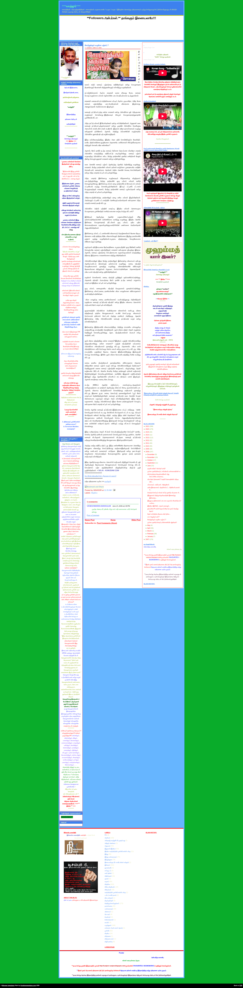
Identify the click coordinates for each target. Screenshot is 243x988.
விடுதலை (108, 936)
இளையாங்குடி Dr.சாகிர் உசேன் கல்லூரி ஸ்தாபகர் (162, 414)
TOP (240, 985)
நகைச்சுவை (109, 906)
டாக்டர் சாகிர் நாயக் (111, 895)
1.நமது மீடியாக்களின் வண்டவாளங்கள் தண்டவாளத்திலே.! (71, 412)
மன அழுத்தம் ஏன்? (153, 517)
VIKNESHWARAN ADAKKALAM (99, 506)
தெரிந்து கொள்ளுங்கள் (112, 903)
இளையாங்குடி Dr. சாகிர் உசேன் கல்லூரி (117, 862)
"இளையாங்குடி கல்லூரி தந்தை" (163, 409)
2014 (147, 435)
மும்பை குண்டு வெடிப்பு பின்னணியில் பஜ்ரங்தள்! (162, 522)
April (148, 528)
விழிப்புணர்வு (109, 942)
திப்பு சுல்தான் (109, 898)
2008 (147, 452)
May (148, 525)
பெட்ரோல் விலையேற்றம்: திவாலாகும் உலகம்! (100, 476)
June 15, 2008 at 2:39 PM (121, 506)
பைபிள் (107, 922)
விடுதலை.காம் (109, 939)
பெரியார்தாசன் (109, 920)
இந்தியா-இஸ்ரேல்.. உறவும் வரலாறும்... (158, 506)
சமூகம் (107, 881)
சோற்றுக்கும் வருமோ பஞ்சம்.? (97, 45)
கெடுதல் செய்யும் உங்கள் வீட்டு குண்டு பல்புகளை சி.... (164, 493)
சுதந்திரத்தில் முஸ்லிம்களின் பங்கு (115, 892)
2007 (147, 539)
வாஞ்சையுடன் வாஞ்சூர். (71, 726)
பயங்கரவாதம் (109, 909)
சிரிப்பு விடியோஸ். (110, 887)
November (151, 457)
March (149, 531)
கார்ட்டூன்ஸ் (108, 873)
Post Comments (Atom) (107, 523)
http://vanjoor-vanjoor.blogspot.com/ (112, 966)
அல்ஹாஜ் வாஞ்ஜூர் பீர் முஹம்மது (115, 840)
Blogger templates (8, 985)
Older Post (136, 520)
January (150, 536)
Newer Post (90, 520)
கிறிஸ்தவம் (108, 876)
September (151, 463)
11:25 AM (108, 490)
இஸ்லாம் (107, 865)
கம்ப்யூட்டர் (108, 871)
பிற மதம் (107, 914)
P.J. (106, 835)
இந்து (106, 854)
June (149, 466)
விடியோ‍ (107, 933)
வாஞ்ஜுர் (108, 481)
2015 (147, 432)
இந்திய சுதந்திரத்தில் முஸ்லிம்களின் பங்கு (118, 851)
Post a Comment (93, 515)
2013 (147, 437)
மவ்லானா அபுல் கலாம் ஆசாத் (114, 928)
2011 (147, 443)
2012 (147, 440)
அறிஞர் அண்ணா (110, 843)
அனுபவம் (108, 846)
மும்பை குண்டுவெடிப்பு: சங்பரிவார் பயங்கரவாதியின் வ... (164, 471)
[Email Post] (113, 490)
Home (113, 520)
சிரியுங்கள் (108, 890)
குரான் (107, 879)
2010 (147, 446)
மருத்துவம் (108, 925)
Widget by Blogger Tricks (149, 47)
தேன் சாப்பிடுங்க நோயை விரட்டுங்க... (158, 514)
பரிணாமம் (108, 912)
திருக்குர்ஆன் (109, 901)
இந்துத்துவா (109, 860)
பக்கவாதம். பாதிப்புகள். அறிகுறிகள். (158, 485)
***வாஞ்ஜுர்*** (71, 6)
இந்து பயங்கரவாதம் (111, 857)
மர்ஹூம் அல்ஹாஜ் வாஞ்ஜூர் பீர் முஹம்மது (163, 405)
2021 (147, 426)
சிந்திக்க (94, 493)
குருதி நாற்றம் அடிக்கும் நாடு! (156, 468)
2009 (147, 449)
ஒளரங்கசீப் (108, 868)
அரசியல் (107, 838)
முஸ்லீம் (107, 931)
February (150, 534)
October (150, 460)
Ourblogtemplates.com (28, 985)
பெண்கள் (108, 917)
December (151, 454)
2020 (147, 429)
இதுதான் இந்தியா (110, 849)
